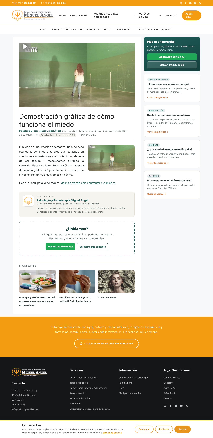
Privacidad (169, 393)
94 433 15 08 (18, 404)
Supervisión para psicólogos (155, 29)
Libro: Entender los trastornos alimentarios (81, 29)
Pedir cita (189, 15)
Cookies (168, 398)
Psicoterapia (78, 15)
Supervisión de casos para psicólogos (90, 409)
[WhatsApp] (200, 3)
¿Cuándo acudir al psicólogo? (106, 15)
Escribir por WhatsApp (60, 246)
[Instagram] (195, 3)
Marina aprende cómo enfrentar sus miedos (88, 183)
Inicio (62, 15)
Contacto (171, 15)
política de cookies (112, 432)
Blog (42, 29)
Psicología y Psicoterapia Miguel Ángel (40, 130)
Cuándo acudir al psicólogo (133, 377)
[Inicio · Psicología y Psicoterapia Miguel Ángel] (33, 15)
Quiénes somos (144, 15)
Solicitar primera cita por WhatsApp (108, 343)
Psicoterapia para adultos (83, 377)
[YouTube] (190, 3)
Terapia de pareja (79, 383)
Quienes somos (172, 377)
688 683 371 (18, 400)
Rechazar (164, 429)
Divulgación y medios (130, 393)
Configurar (144, 429)
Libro (121, 388)
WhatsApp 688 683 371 (172, 56)
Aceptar (183, 429)
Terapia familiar (78, 393)
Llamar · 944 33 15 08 (172, 64)
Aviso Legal (169, 388)
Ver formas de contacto (93, 246)
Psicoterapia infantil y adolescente (88, 388)
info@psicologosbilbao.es (25, 409)
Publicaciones (126, 383)
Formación (124, 29)
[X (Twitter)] (181, 3)
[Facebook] (185, 3)
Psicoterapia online (80, 398)
